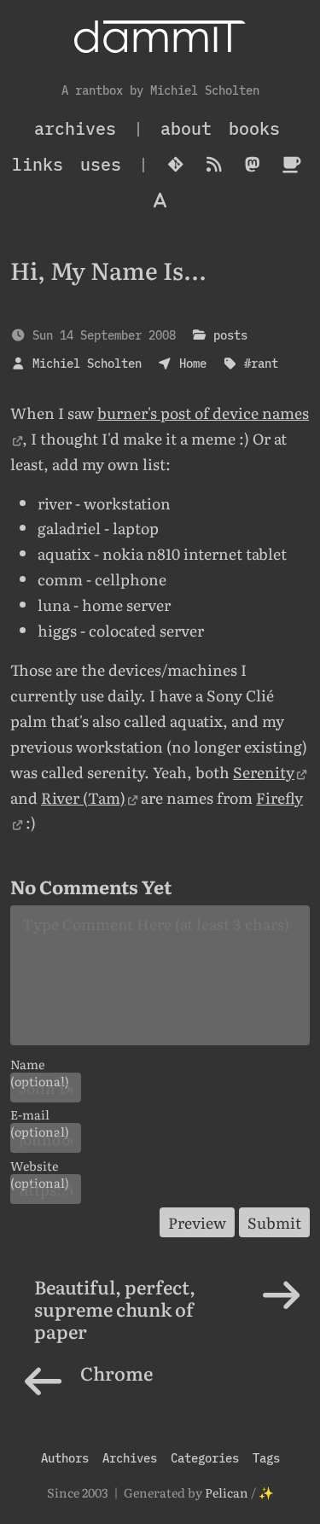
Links (37, 164)
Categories (205, 1458)
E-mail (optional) (39, 1114)
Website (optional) (39, 1165)
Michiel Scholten (87, 363)
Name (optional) (39, 1064)
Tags (266, 1458)
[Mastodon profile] (253, 164)
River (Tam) (83, 797)
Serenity (263, 771)
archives (75, 128)
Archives (129, 1458)
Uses (100, 164)
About (186, 128)
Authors (65, 1458)
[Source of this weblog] (176, 164)
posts (230, 335)
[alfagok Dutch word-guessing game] (160, 200)
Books (254, 128)
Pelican (226, 1492)
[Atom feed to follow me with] (214, 164)
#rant (261, 363)
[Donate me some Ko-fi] (291, 164)
